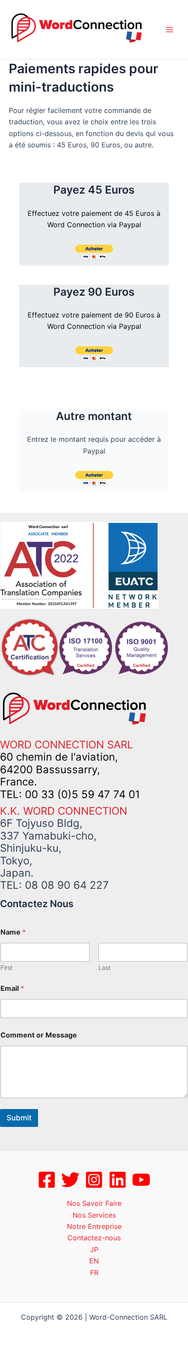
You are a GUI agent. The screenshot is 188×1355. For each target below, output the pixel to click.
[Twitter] (70, 1180)
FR (94, 1272)
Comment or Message (38, 1035)
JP (94, 1249)
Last (104, 967)
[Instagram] (94, 1180)
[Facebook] (47, 1180)
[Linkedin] (117, 1180)
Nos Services (94, 1215)
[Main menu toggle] (169, 29)
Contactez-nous (94, 1237)
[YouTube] (141, 1180)
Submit (19, 1117)
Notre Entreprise (94, 1226)
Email (12, 988)
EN (94, 1260)
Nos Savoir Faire (94, 1203)
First (6, 967)
